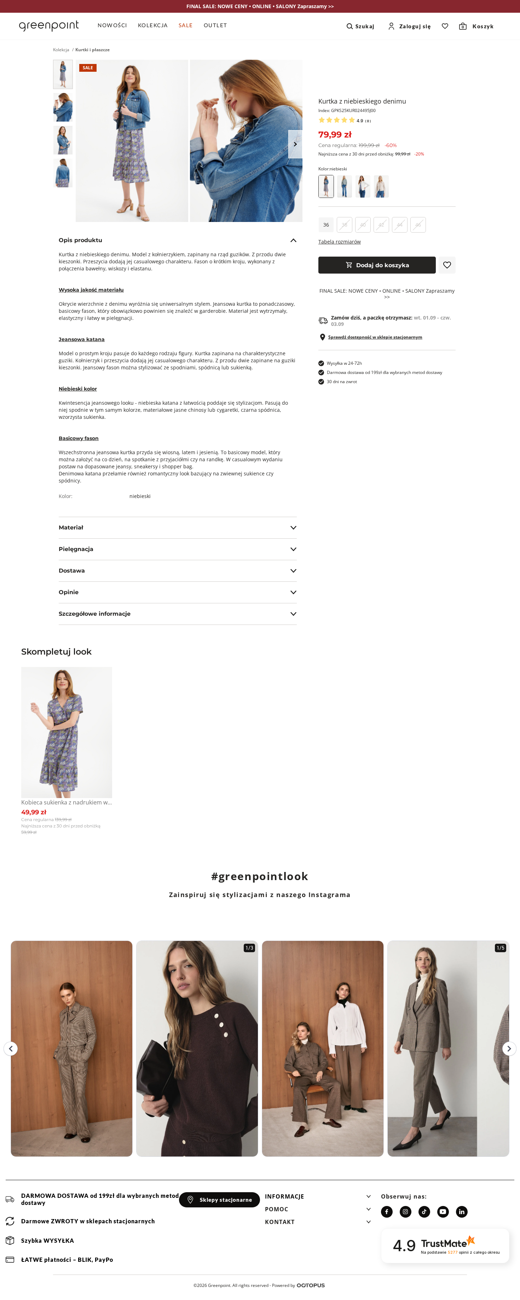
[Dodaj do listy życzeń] (447, 265)
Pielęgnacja (76, 549)
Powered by (283, 1285)
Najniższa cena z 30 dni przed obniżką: (371, 154)
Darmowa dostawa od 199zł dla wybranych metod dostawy (384, 372)
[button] (318, 1198)
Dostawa (72, 570)
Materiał (71, 527)
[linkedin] (462, 1212)
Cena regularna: (357, 145)
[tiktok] (424, 1212)
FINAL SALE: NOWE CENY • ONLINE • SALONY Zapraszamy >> (387, 294)
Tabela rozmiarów (339, 241)
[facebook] (387, 1212)
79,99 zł (334, 134)
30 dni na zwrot (342, 382)
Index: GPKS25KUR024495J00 (347, 110)
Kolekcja (61, 50)
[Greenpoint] (49, 26)
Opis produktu (80, 240)
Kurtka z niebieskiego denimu (362, 101)
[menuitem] (115, 26)
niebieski (140, 496)
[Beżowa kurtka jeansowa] (381, 186)
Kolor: (332, 169)
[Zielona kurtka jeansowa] (344, 186)
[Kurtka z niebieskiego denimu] (63, 74)
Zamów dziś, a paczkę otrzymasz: (391, 321)
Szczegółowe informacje (95, 613)
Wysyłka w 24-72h (344, 363)
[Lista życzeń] (445, 26)
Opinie (69, 592)
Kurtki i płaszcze (92, 50)
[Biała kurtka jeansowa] (363, 186)
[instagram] (405, 1212)
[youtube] (443, 1212)
